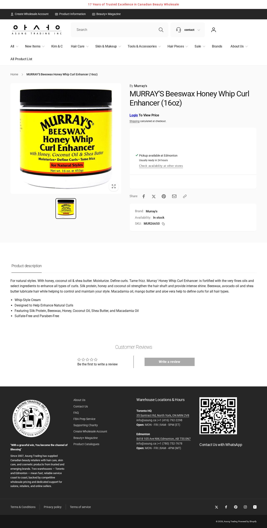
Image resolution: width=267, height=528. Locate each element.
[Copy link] (185, 196)
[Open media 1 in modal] (65, 138)
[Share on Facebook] (144, 196)
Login (134, 115)
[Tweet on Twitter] (154, 196)
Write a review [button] (169, 362)
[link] (29, 14)
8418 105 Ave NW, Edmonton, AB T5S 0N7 (163, 438)
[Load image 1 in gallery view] (66, 208)
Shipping (135, 121)
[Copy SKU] (163, 223)
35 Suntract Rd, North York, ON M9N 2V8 (162, 415)
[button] (13, 46)
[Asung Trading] (218, 433)
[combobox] (119, 29)
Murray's (138, 86)
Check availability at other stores (161, 165)
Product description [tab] (26, 266)
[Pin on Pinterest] (164, 196)
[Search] (161, 30)
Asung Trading (231, 521)
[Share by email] (174, 196)
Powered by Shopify (247, 521)
